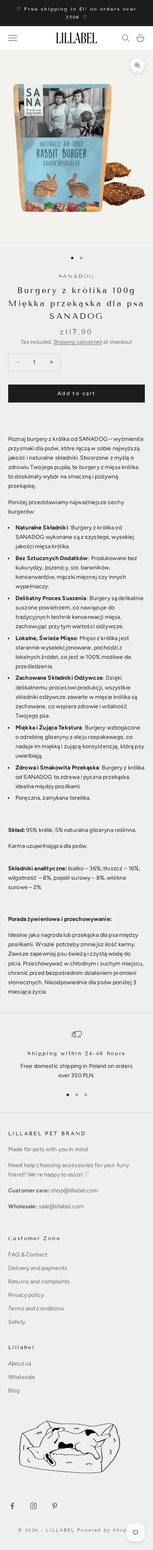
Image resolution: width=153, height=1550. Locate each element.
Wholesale (21, 1377)
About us (19, 1363)
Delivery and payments (37, 1268)
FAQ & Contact (27, 1254)
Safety (16, 1322)
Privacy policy (26, 1295)
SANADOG (77, 276)
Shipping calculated (77, 342)
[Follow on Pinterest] (55, 1506)
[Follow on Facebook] (12, 1506)
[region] (76, 1055)
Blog (14, 1390)
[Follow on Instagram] (33, 1506)
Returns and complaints (39, 1281)
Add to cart (76, 393)
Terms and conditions (36, 1308)
